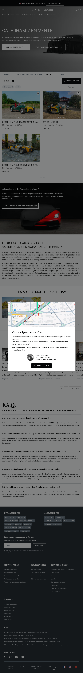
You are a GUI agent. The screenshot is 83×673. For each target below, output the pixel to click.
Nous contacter (40, 365)
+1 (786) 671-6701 (44, 357)
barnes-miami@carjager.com (47, 360)
